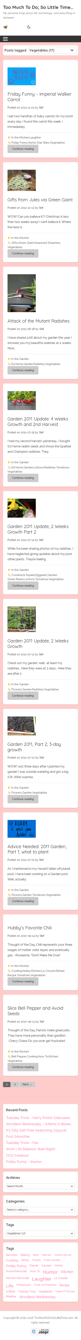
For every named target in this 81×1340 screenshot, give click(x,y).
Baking (25, 1255)
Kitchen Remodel (17, 1278)
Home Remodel (16, 1271)
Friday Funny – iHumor (24, 1162)
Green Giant (26, 242)
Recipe (12, 975)
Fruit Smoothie (18, 1136)
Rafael (60, 970)
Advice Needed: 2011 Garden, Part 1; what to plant (37, 849)
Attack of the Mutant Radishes (39, 321)
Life (10, 1286)
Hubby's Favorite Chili (30, 928)
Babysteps (12, 1255)
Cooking (16, 970)
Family (25, 1260)
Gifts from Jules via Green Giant (40, 199)
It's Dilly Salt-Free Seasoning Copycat (36, 1130)
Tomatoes (62, 467)
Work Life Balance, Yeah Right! (30, 1149)
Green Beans (16, 579)
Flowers (16, 689)
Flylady (36, 1260)
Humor (32, 142)
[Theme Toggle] (29, 27)
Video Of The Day (65, 1291)
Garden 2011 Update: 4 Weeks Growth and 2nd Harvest (38, 421)
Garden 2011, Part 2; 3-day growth (34, 746)
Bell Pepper (19, 1056)
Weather (11, 1296)
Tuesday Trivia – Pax (22, 1143)
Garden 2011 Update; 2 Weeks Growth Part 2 (38, 529)
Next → (27, 1084)
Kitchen (36, 970)
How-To (43, 1056)
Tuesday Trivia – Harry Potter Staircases (38, 1118)
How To (35, 1271)
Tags (10, 1248)
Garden (28, 364)
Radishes (39, 364)
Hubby (26, 970)
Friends (34, 1265)
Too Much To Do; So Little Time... (38, 7)
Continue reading (23, 148)
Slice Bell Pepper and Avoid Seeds (35, 1010)
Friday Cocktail (52, 1260)
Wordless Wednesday (37, 1297)
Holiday (58, 1265)
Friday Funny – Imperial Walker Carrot (40, 96)
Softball (10, 1291)
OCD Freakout (17, 1155)
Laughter (35, 137)
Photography (24, 1285)
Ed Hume (17, 364)
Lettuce (39, 467)
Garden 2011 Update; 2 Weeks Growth (38, 643)
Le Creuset (48, 970)
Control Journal (62, 1255)
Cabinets (46, 1255)
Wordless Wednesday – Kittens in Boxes (38, 1124)
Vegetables (57, 142)
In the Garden (20, 358)
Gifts (14, 242)
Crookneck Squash (23, 575)
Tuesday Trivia (27, 1291)
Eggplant (41, 575)
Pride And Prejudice (45, 1285)
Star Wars (43, 142)
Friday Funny (19, 142)
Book (36, 1255)
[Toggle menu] (5, 39)
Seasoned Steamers (47, 242)
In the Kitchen (20, 137)
